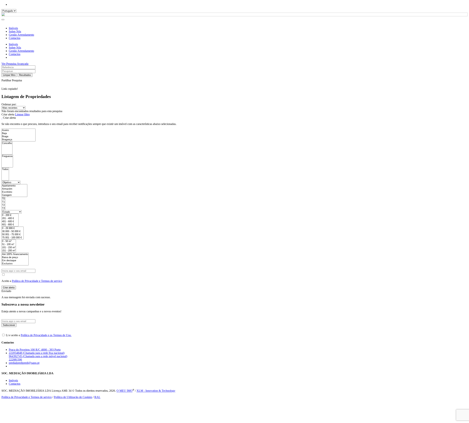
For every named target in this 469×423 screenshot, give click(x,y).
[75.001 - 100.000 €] (12, 237)
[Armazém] (14, 189)
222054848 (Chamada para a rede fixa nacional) (36, 352)
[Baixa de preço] (15, 257)
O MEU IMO (124, 390)
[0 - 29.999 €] (12, 228)
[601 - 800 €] (10, 224)
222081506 (15, 359)
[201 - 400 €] (10, 218)
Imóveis (13, 28)
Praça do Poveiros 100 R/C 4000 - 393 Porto (35, 349)
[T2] (3, 205)
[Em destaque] (15, 260)
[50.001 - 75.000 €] (12, 234)
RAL (97, 397)
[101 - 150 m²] (9, 247)
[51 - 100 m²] (9, 244)
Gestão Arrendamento (21, 34)
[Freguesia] (7, 156)
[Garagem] (14, 195)
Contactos (14, 38)
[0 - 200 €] (10, 215)
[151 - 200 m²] (9, 250)
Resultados (25, 75)
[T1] (3, 202)
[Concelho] (7, 143)
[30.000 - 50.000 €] (12, 231)
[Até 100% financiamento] (15, 254)
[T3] (3, 208)
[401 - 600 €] (10, 221)
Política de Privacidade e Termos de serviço (37, 280)
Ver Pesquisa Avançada (14, 63)
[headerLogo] (234, 15)
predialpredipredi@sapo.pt (24, 362)
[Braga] (18, 136)
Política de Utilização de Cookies (73, 397)
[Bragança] (18, 139)
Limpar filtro (9, 75)
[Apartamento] (14, 185)
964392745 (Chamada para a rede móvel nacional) (38, 356)
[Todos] (5, 169)
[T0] (3, 198)
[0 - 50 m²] (9, 241)
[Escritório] (14, 192)
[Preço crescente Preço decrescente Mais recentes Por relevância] (234, 108)
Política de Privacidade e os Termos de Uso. (46, 335)
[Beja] (18, 133)
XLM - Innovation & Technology (155, 390)
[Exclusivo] (15, 263)
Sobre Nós (15, 31)
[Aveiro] (18, 130)
